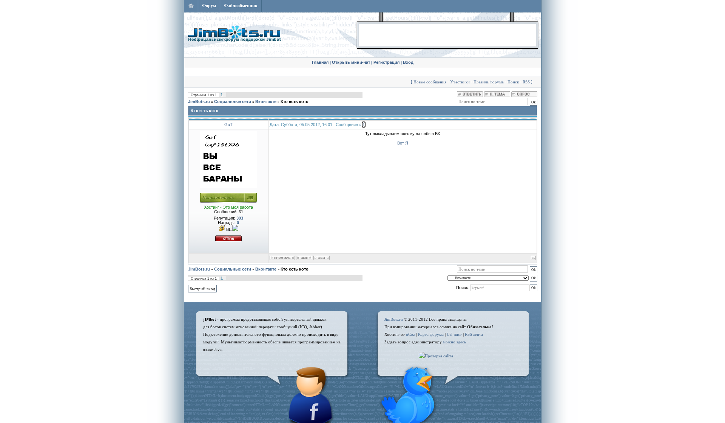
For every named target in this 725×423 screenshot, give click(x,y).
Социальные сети (232, 101)
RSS (526, 82)
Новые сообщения (429, 82)
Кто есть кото (295, 101)
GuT (228, 124)
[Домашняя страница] (304, 258)
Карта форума (431, 334)
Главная (320, 62)
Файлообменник (241, 5)
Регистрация (386, 62)
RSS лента (474, 334)
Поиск (513, 82)
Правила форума (489, 82)
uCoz (410, 334)
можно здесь (454, 342)
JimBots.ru (199, 101)
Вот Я (402, 143)
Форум (209, 5)
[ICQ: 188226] (321, 258)
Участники (460, 82)
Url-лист (454, 334)
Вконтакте (265, 101)
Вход (408, 62)
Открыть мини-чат (351, 62)
